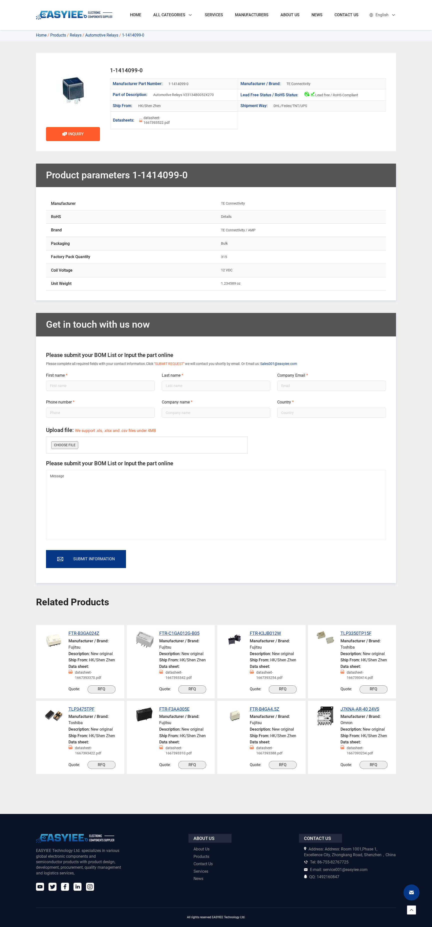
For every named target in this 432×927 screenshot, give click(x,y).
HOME (135, 15)
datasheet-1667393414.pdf (360, 675)
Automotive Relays (101, 35)
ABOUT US (290, 15)
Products (58, 35)
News (198, 878)
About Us (202, 849)
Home (41, 35)
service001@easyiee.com (339, 869)
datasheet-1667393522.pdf (157, 120)
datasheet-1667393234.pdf (360, 750)
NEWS (317, 15)
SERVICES (214, 15)
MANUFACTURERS (251, 15)
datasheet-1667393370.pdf (88, 675)
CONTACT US (346, 15)
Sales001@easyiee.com (278, 364)
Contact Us (203, 863)
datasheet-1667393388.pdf (269, 750)
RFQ (101, 689)
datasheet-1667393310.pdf (179, 750)
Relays (76, 35)
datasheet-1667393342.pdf (179, 675)
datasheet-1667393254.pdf (269, 675)
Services (201, 871)
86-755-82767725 (329, 862)
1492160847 (324, 876)
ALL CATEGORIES (169, 15)
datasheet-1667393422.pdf (88, 750)
